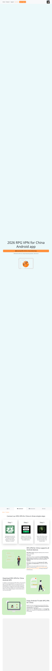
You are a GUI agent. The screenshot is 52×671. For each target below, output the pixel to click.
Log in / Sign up (23, 1)
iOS (8, 508)
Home (4, 1)
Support (12, 1)
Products (7, 512)
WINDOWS (32, 508)
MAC (44, 508)
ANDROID (20, 508)
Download (17, 1)
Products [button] (7, 1)
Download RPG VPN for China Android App (27, 251)
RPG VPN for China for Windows (33, 568)
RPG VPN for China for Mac (42, 567)
